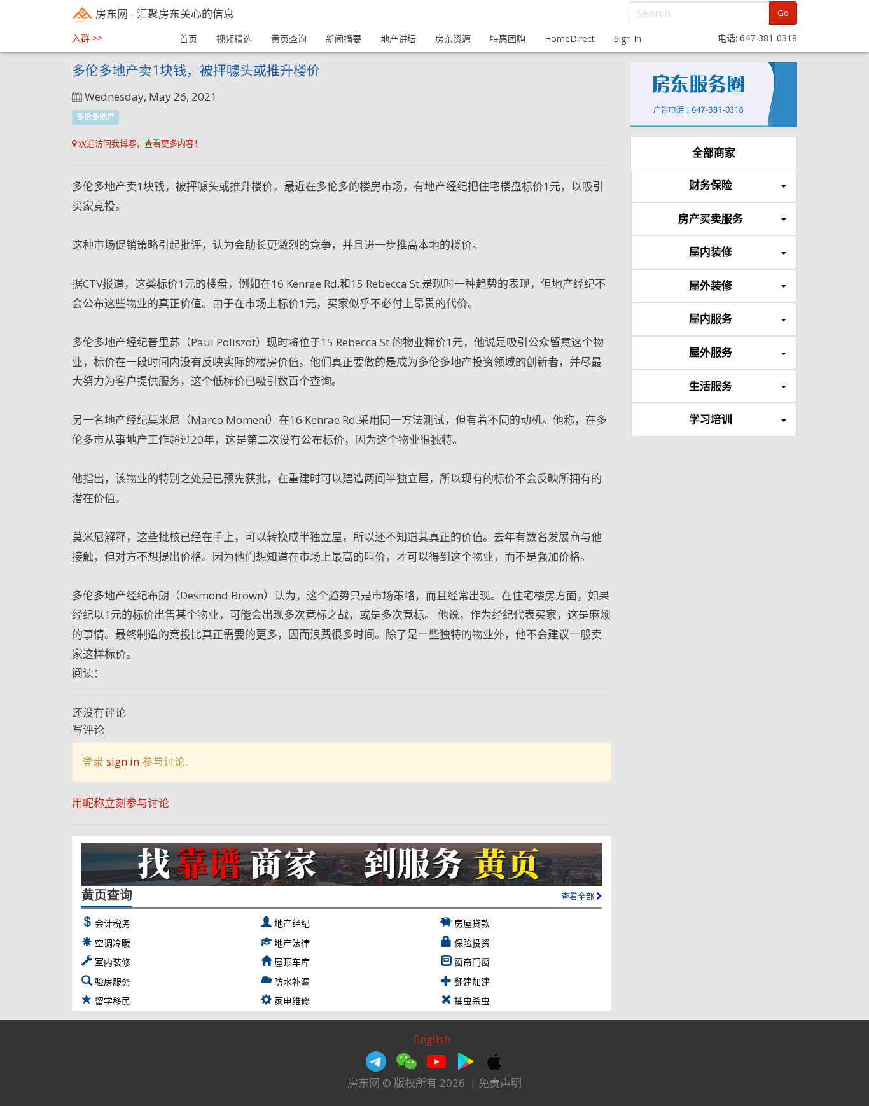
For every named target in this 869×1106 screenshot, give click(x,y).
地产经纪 (292, 923)
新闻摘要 (343, 38)
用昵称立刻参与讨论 (120, 802)
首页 (188, 38)
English (432, 1039)
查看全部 (578, 896)
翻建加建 (472, 982)
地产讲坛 (398, 38)
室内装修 (112, 962)
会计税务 (112, 923)
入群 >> (87, 38)
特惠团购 (507, 38)
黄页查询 (289, 38)
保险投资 (472, 943)
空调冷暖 (112, 943)
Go (783, 12)
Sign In (627, 38)
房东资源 (453, 38)
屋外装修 (710, 285)
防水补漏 (292, 982)
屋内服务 (710, 318)
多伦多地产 (95, 116)
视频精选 (234, 38)
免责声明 (500, 1082)
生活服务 (710, 386)
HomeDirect (570, 38)
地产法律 (292, 943)
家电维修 (292, 1001)
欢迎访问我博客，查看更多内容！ (139, 143)
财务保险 (710, 185)
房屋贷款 (472, 923)
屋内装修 (710, 251)
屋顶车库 (292, 962)
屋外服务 (710, 352)
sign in (122, 761)
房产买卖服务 (710, 218)
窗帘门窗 (472, 962)
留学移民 (112, 1001)
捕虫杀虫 (472, 1001)
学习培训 (710, 419)
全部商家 (713, 152)
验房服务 (112, 982)
